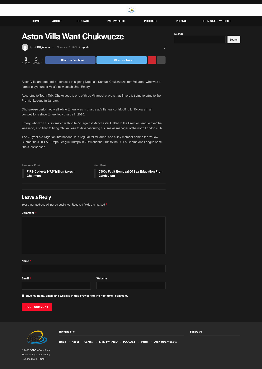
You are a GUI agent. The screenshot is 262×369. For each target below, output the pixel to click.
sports (85, 47)
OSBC (33, 350)
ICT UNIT (40, 358)
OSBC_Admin (42, 47)
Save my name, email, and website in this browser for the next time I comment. (77, 295)
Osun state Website (216, 21)
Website (101, 278)
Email (26, 278)
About (57, 21)
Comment (29, 213)
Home (36, 21)
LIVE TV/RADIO (115, 21)
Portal (181, 21)
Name (27, 261)
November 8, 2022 (67, 47)
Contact (83, 21)
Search (178, 33)
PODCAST (150, 21)
